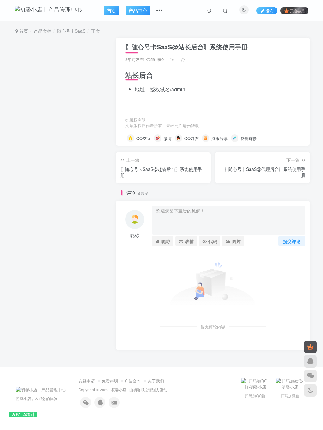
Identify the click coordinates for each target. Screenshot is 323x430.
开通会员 (297, 10)
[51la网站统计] (23, 414)
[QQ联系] (310, 361)
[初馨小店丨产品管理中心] (41, 389)
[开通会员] (310, 347)
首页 (23, 31)
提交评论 (292, 241)
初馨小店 (118, 389)
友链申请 (87, 381)
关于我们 (156, 381)
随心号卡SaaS (71, 31)
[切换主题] (310, 390)
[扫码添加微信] (310, 376)
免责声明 (110, 381)
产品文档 (42, 31)
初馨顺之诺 (142, 389)
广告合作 (133, 381)
